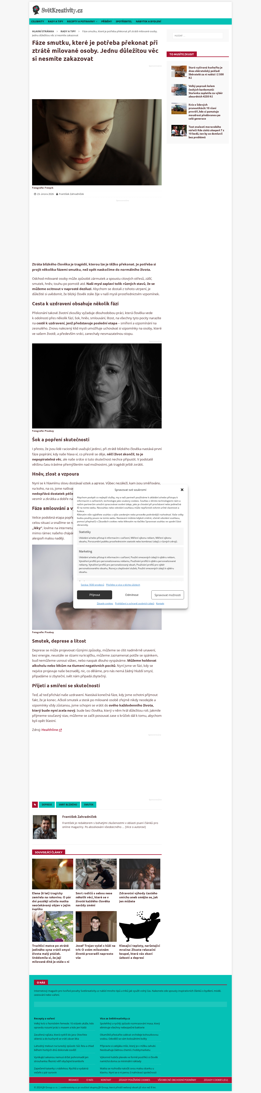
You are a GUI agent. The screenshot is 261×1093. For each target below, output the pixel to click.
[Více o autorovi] (135, 827)
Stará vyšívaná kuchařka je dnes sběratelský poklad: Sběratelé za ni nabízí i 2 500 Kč (206, 73)
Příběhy (106, 21)
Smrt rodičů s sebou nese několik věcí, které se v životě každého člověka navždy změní (94, 899)
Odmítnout (131, 594)
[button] (182, 490)
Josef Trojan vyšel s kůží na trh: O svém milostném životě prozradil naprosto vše (95, 951)
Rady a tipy (55, 21)
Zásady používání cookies (134, 1080)
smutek (88, 804)
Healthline (49, 729)
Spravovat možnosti (168, 595)
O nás (89, 1080)
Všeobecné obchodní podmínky (177, 1080)
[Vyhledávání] (198, 35)
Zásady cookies (105, 603)
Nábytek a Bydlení (148, 21)
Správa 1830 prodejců (92, 584)
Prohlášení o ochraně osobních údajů (134, 603)
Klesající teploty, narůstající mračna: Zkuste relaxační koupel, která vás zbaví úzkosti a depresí (139, 951)
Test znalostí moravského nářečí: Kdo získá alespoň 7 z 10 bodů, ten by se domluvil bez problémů (206, 132)
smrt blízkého (68, 804)
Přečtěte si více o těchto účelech (123, 584)
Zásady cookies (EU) (216, 1080)
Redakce (74, 1080)
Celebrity (37, 21)
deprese (47, 804)
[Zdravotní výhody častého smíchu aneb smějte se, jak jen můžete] (139, 874)
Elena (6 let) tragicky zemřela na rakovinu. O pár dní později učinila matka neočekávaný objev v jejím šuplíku (51, 901)
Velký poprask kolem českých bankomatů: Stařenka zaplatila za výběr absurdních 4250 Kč (206, 91)
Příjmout (94, 594)
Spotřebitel (124, 21)
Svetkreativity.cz (90, 991)
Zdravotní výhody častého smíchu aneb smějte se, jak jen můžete (138, 897)
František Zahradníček (79, 817)
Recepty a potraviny (81, 21)
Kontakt (160, 603)
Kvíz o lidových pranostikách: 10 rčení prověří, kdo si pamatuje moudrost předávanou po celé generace (204, 111)
